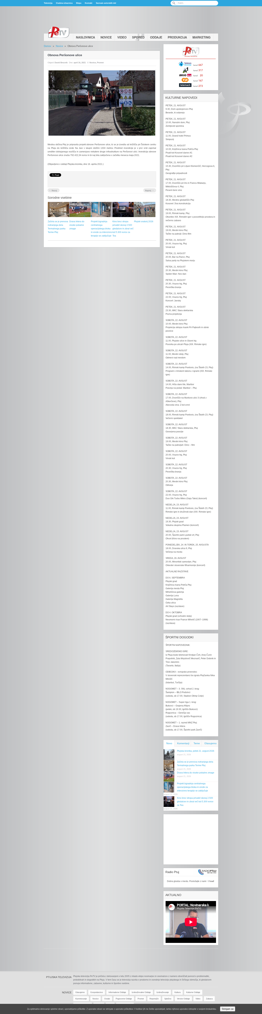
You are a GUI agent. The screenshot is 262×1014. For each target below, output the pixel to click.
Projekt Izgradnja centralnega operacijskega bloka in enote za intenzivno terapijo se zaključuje (101, 228)
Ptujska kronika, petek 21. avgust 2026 (195, 751)
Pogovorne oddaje (124, 999)
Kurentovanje (81, 999)
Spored (138, 37)
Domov (47, 46)
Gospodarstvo (96, 992)
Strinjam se (227, 1009)
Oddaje (156, 37)
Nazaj (53, 190)
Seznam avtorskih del (106, 3)
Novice (106, 37)
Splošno (167, 999)
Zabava (209, 999)
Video (122, 37)
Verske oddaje (183, 999)
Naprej (149, 190)
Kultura (177, 992)
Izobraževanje (162, 992)
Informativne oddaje (117, 992)
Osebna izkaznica (64, 3)
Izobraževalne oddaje (141, 992)
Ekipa (78, 3)
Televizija (48, 3)
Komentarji (183, 743)
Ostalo (107, 999)
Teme (197, 743)
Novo (169, 743)
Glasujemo (210, 743)
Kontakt (88, 3)
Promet (100, 62)
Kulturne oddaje (193, 992)
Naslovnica (85, 37)
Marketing (201, 37)
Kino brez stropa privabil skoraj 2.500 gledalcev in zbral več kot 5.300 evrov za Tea (122, 228)
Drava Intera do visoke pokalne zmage (76, 225)
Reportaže (154, 999)
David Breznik (61, 62)
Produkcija (177, 37)
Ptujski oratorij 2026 (143, 221)
